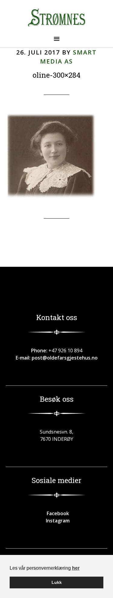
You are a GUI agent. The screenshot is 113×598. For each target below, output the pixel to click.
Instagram (56, 520)
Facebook (56, 513)
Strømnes (57, 17)
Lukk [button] (57, 582)
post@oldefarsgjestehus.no (65, 357)
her (76, 568)
